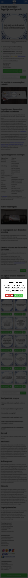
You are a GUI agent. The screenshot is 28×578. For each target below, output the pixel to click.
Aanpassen (9, 295)
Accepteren (18, 295)
